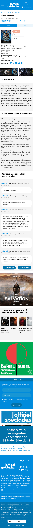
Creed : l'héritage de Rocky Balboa (5, 330)
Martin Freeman (18, 48)
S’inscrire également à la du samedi (15, 400)
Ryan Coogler (12, 45)
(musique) (9, 136)
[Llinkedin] (21, 63)
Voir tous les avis (9, 267)
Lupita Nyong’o (10, 48)
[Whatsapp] (13, 63)
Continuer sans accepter (16, 525)
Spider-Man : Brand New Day (22, 330)
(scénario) (21, 135)
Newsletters (4, 450)
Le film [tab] (8, 26)
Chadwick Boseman (18, 47)
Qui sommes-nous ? (6, 447)
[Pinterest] (19, 63)
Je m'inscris (16, 405)
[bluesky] (16, 63)
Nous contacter (17, 447)
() (18, 122)
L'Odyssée (13, 328)
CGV (10, 450)
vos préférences (11, 514)
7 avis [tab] (24, 26)
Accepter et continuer (16, 521)
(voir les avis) (13, 21)
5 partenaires (13, 512)
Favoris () (23, 21)
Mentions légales (21, 450)
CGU (14, 450)
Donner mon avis (24, 267)
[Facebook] (10, 63)
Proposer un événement (15, 448)
